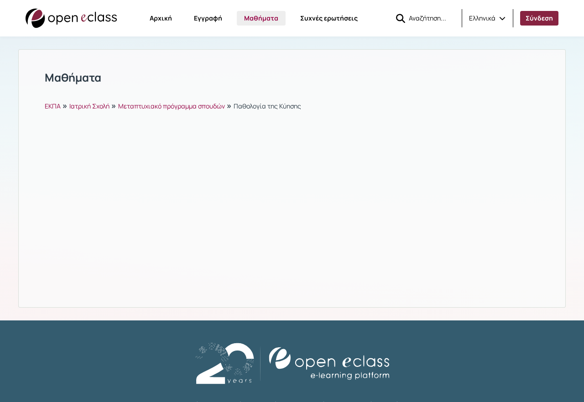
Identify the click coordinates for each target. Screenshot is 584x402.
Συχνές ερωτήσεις (329, 18)
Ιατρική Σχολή (89, 106)
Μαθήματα (261, 18)
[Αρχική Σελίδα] (71, 18)
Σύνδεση (539, 18)
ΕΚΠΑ (53, 106)
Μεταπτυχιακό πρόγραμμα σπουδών (171, 106)
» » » (173, 105)
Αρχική (161, 18)
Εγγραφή (208, 18)
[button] (487, 18)
